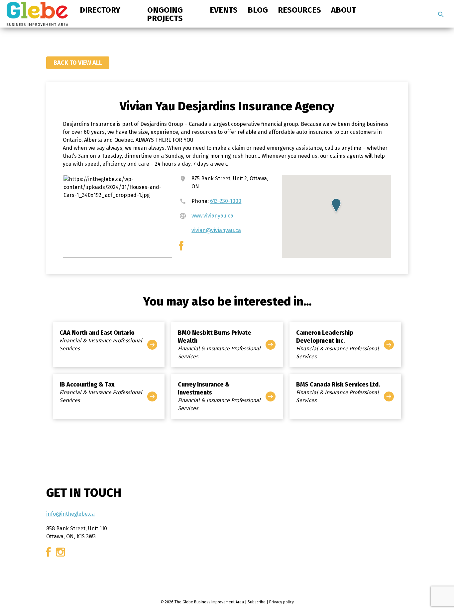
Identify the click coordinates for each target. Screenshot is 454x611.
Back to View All (78, 62)
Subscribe (257, 602)
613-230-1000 (225, 201)
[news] (441, 15)
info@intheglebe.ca (70, 514)
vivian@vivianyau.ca (216, 230)
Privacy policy (281, 602)
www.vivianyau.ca (212, 216)
